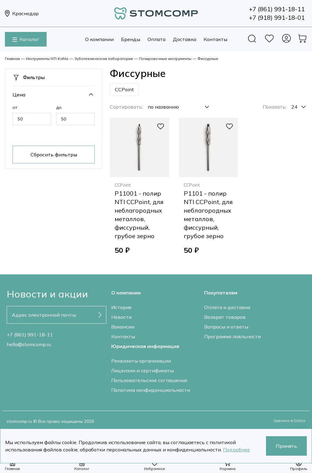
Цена (18, 95)
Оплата (156, 39)
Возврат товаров (225, 317)
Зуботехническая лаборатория (103, 58)
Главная (12, 58)
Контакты (215, 39)
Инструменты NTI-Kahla (47, 58)
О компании (99, 39)
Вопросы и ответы (226, 327)
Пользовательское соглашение (149, 380)
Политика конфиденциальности (150, 390)
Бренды (130, 39)
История (121, 307)
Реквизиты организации (141, 361)
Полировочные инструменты (165, 58)
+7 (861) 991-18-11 (30, 335)
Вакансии (122, 327)
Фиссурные (207, 58)
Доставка (184, 39)
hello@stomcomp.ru (29, 344)
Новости (121, 317)
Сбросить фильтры (53, 154)
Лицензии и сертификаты (142, 370)
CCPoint (124, 89)
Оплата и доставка (227, 307)
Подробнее (236, 450)
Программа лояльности (232, 336)
